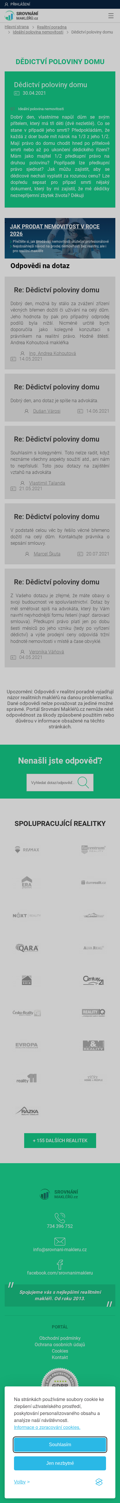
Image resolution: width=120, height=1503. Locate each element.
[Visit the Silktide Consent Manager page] (99, 1482)
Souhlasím (60, 1444)
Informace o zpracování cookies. (47, 1427)
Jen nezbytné (60, 1463)
